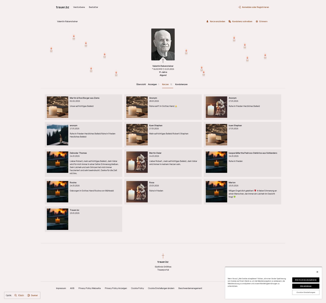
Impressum (61, 288)
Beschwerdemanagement (190, 288)
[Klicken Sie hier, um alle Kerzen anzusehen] (104, 56)
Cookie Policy (137, 288)
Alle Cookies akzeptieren (306, 280)
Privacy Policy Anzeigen (116, 288)
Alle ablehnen (306, 286)
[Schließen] (317, 272)
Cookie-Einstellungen (305, 292)
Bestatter (93, 7)
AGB (72, 288)
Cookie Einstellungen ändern (161, 288)
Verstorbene (79, 7)
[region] (273, 283)
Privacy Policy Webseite (89, 288)
